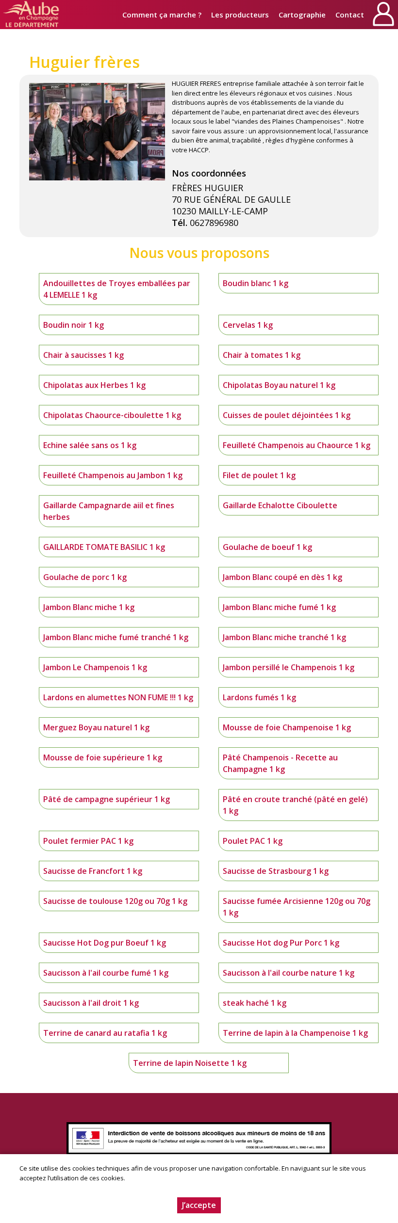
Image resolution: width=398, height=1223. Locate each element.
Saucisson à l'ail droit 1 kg (91, 1003)
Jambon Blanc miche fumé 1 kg (279, 607)
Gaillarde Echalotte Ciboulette (280, 505)
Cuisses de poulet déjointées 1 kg (286, 415)
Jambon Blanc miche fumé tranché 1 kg (115, 637)
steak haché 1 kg (254, 1003)
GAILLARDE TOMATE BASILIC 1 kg (104, 547)
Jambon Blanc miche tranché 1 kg (284, 637)
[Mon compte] (383, 14)
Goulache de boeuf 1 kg (267, 547)
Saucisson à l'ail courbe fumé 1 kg (105, 972)
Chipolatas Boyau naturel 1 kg (279, 385)
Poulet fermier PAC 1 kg (88, 841)
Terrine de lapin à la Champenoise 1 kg (295, 1033)
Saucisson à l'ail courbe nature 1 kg (288, 972)
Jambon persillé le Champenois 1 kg (288, 667)
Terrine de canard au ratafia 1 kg (105, 1033)
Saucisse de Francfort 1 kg (92, 871)
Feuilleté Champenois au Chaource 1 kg (296, 445)
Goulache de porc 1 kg (85, 577)
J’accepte (199, 1205)
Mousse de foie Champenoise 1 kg (287, 727)
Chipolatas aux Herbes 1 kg (94, 385)
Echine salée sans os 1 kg (89, 445)
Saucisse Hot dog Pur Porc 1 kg (281, 942)
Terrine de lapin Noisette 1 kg (190, 1063)
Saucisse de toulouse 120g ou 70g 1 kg (115, 901)
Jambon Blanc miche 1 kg (88, 607)
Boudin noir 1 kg (73, 325)
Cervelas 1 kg (248, 325)
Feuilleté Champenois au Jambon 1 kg (112, 475)
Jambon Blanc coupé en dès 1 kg (282, 577)
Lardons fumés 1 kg (259, 697)
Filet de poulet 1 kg (259, 475)
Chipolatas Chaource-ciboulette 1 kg (112, 415)
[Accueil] (31, 14)
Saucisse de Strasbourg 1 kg (276, 871)
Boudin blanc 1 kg (255, 283)
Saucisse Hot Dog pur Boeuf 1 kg (104, 942)
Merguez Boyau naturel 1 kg (96, 727)
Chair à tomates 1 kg (261, 355)
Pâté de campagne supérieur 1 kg (106, 799)
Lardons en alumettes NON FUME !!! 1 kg (118, 697)
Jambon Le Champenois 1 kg (95, 667)
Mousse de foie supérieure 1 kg (102, 757)
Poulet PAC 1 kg (252, 841)
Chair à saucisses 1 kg (83, 355)
